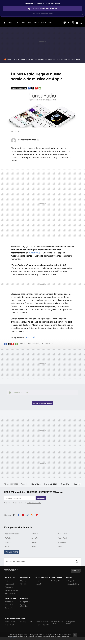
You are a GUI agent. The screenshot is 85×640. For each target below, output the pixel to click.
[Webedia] (11, 570)
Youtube (77, 22)
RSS (32, 515)
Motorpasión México (70, 622)
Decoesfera (9, 605)
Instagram (72, 22)
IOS (50, 23)
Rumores (8, 542)
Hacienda (31, 59)
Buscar (77, 562)
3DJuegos (23, 581)
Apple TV (35, 538)
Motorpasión (70, 581)
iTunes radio (48, 344)
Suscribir (41, 498)
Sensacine (39, 581)
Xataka (7, 581)
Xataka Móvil (9, 584)
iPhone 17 (35, 546)
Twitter (81, 22)
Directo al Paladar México (57, 622)
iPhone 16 (24, 484)
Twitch (64, 22)
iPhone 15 (21, 59)
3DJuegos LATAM (26, 622)
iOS (57, 59)
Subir (74, 570)
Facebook (29, 88)
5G (72, 59)
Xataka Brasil (9, 625)
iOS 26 (60, 546)
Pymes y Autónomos (24, 605)
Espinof (38, 584)
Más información (13, 638)
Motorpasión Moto (72, 584)
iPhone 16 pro (36, 484)
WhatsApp (62, 542)
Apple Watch (62, 538)
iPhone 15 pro (66, 484)
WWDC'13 (30, 337)
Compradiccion (10, 608)
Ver (43, 403)
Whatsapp (41, 59)
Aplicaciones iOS (34, 344)
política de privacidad (34, 503)
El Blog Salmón (25, 602)
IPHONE (10, 23)
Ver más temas (12, 552)
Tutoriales (35, 534)
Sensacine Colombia (42, 625)
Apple (78, 59)
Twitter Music (35, 253)
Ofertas (34, 542)
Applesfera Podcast (12, 534)
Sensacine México (42, 622)
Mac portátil (62, 534)
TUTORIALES (20, 23)
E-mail (40, 88)
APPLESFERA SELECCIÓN (37, 23)
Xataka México (10, 622)
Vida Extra (23, 584)
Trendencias (9, 602)
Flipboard (68, 22)
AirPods (8, 538)
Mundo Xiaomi (10, 593)
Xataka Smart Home (11, 590)
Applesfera (9, 587)
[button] (28, 139)
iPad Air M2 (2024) (51, 484)
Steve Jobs (11, 59)
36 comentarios (20, 88)
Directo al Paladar (57, 581)
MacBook (64, 59)
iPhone (50, 59)
